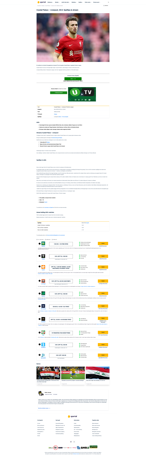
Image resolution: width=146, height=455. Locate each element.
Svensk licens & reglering (60, 431)
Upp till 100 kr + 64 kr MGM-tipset (61, 319)
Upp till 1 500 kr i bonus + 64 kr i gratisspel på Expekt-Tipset (61, 267)
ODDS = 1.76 (73, 79)
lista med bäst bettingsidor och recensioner (56, 235)
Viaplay (55, 114)
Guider (75, 423)
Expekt (45, 202)
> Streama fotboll (59, 92)
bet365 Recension (103, 246)
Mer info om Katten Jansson (43, 408)
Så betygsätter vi (40, 431)
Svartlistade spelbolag (59, 433)
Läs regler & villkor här (83, 286)
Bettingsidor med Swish (96, 431)
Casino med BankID (95, 433)
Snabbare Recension (103, 347)
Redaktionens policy (40, 429)
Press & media (76, 431)
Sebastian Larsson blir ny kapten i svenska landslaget (73, 380)
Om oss (38, 423)
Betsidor (57, 2)
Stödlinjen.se (42, 311)
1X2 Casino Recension (103, 308)
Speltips (80, 2)
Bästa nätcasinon (95, 423)
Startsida (39, 5)
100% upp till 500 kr (61, 345)
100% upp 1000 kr (61, 355)
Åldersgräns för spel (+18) (60, 425)
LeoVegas (43, 284)
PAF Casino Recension (103, 335)
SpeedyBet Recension (103, 357)
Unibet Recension (103, 259)
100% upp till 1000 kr (61, 256)
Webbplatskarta (77, 435)
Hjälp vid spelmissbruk (60, 427)
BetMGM (43, 322)
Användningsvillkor (77, 425)
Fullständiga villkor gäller (41, 299)
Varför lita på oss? (40, 427)
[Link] (48, 373)
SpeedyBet (43, 358)
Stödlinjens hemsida (76, 453)
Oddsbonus (50, 2)
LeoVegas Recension (103, 283)
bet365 (43, 246)
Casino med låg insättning (96, 435)
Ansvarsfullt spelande (59, 423)
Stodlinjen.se (40, 273)
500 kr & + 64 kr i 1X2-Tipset (61, 307)
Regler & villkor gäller (100, 324)
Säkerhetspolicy (77, 427)
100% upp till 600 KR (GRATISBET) (61, 281)
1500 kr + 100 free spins (61, 244)
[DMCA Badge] (51, 447)
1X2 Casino (43, 309)
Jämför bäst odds (65, 2)
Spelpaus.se (44, 273)
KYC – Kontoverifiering (78, 429)
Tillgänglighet (76, 433)
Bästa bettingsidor (95, 427)
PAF (43, 335)
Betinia (43, 296)
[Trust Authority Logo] (60, 447)
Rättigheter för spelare (60, 429)
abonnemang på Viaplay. (57, 137)
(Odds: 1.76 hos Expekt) (63, 116)
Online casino (87, 2)
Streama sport (96, 2)
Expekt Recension (103, 269)
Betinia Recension (103, 296)
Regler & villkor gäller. (49, 273)
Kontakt (38, 433)
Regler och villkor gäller (52, 311)
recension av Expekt (49, 207)
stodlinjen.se (89, 286)
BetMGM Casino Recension (103, 321)
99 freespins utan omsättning (61, 333)
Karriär (38, 435)
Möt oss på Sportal (40, 425)
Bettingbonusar (95, 429)
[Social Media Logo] (71, 442)
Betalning (74, 2)
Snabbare (43, 347)
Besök (103, 243)
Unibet (43, 259)
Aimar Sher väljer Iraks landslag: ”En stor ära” (95, 380)
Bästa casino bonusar (96, 425)
